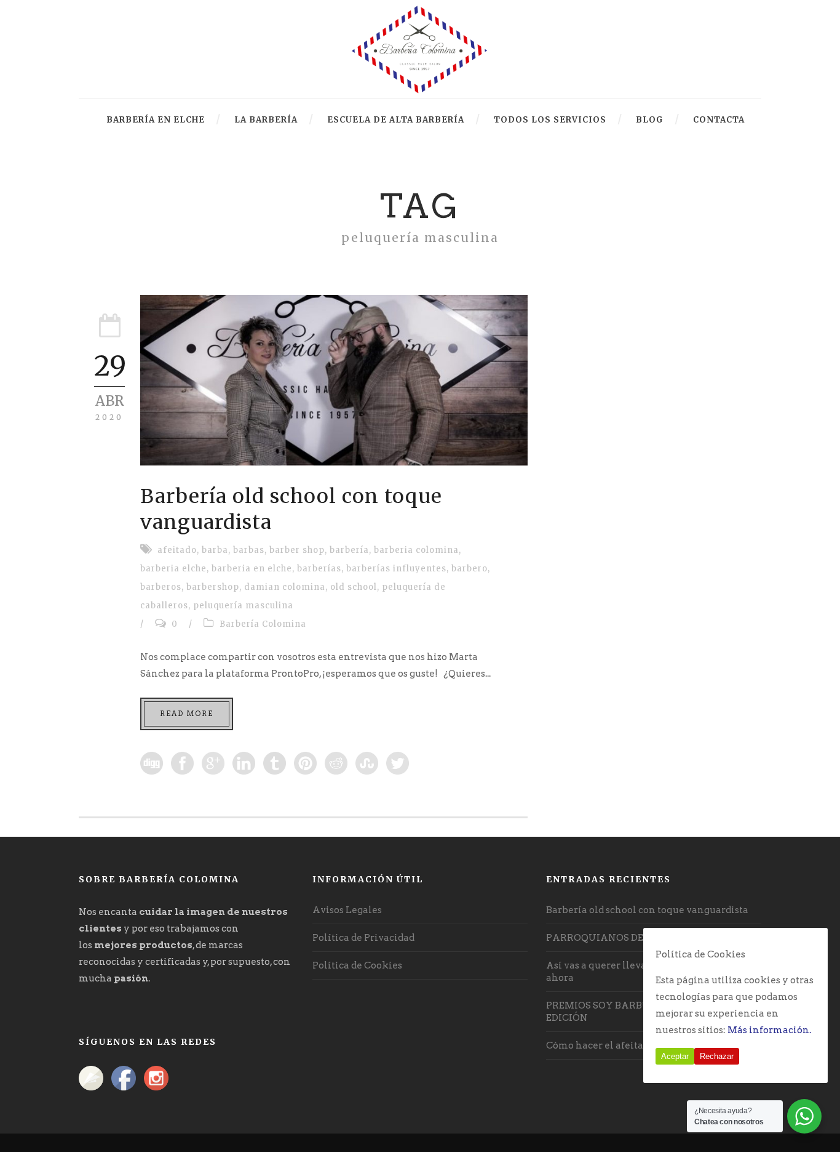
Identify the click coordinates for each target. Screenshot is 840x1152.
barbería (349, 550)
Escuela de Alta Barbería (395, 120)
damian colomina (284, 587)
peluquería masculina (243, 605)
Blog (650, 120)
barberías (319, 568)
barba (215, 550)
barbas (248, 550)
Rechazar (717, 1056)
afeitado (177, 550)
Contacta (719, 120)
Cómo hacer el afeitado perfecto (620, 1045)
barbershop (212, 587)
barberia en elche (252, 568)
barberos (160, 587)
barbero (469, 568)
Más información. (769, 1030)
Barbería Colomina (263, 624)
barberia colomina (416, 550)
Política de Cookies (357, 965)
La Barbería (266, 120)
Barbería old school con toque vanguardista (647, 910)
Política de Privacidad (363, 937)
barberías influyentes (396, 568)
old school (353, 587)
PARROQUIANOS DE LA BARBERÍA (629, 937)
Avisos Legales (347, 910)
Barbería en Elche (155, 120)
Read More (186, 713)
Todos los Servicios (550, 120)
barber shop (297, 550)
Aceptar (675, 1056)
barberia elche (173, 568)
